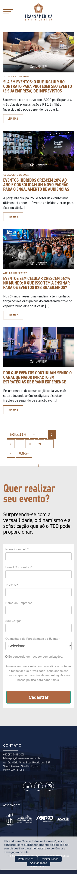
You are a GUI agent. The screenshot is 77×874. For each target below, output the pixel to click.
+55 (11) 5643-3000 (13, 754)
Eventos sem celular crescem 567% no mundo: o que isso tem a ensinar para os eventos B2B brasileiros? (36, 283)
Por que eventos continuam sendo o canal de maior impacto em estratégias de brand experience (37, 377)
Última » (24, 453)
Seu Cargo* (13, 620)
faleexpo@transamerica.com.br (22, 758)
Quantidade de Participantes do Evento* (32, 638)
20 (39, 444)
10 (30, 444)
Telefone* (11, 585)
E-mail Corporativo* (18, 567)
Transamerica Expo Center (38, 11)
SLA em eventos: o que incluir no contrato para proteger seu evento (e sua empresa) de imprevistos (37, 86)
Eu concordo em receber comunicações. (35, 656)
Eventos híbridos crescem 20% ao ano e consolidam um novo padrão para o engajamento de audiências (36, 184)
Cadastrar (39, 697)
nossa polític (25, 680)
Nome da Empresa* (18, 603)
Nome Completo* (16, 549)
